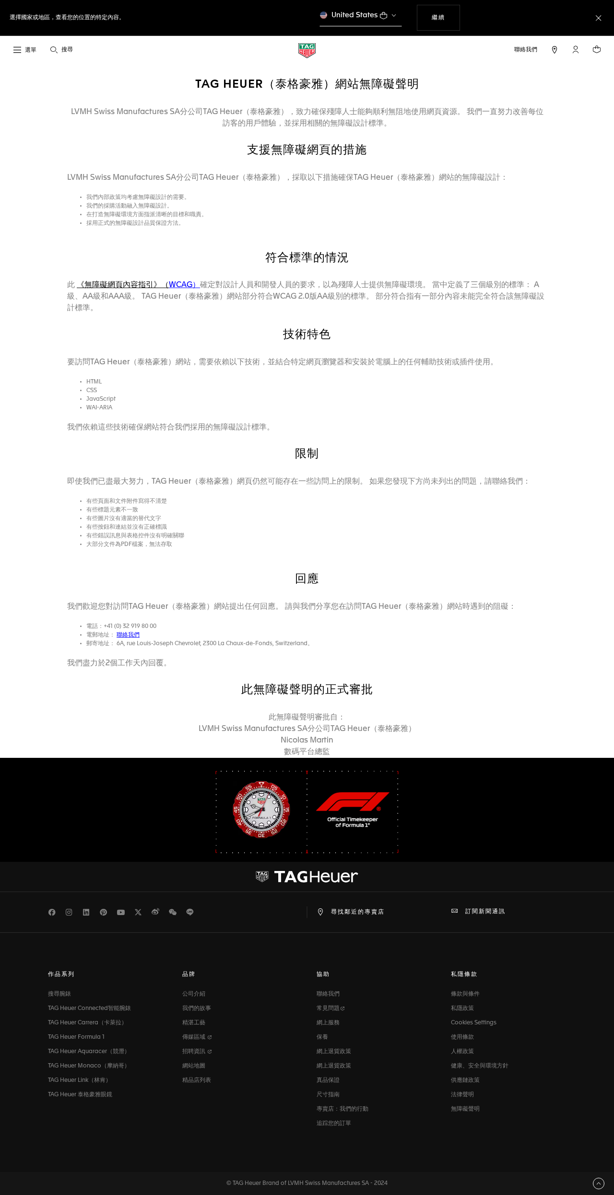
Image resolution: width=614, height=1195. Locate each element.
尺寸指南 (328, 1095)
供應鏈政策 (465, 1080)
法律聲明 (462, 1095)
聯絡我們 (328, 994)
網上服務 (328, 1023)
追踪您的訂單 (334, 1123)
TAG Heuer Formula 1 (76, 1037)
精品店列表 (196, 1080)
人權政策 (462, 1052)
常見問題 (328, 1008)
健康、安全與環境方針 (479, 1066)
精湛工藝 (193, 1023)
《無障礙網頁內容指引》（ (123, 285)
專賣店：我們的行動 (342, 1109)
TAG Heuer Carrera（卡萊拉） (87, 1023)
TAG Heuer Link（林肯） (79, 1080)
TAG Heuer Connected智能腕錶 (89, 1008)
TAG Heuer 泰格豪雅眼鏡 (80, 1095)
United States (355, 15)
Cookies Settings (473, 1023)
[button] (575, 49)
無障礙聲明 (465, 1109)
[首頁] (307, 50)
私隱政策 (462, 1008)
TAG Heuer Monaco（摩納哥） (89, 1066)
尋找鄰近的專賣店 (358, 912)
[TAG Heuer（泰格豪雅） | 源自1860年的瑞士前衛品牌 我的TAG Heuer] (307, 877)
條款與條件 (465, 994)
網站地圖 (193, 1066)
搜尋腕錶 (59, 994)
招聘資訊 (194, 1052)
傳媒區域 (194, 1037)
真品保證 (328, 1080)
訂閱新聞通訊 (485, 912)
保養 (322, 1037)
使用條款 (462, 1037)
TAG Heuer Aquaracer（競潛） (89, 1052)
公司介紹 (193, 994)
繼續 (446, 17)
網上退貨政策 (334, 1052)
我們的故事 (196, 1008)
